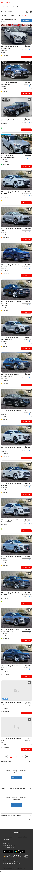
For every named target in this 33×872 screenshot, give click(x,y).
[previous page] (6, 756)
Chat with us (6, 839)
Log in (26, 856)
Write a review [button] (16, 778)
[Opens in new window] (8, 851)
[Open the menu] (30, 2)
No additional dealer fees (25, 157)
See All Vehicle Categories (10, 847)
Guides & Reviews (22, 837)
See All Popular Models (9, 845)
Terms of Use (6, 861)
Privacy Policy (14, 861)
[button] (27, 11)
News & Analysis (7, 837)
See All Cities (6, 843)
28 (22, 756)
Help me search (26, 20)
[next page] (26, 756)
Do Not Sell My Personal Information (12, 863)
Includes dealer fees (26, 47)
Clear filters (24, 16)
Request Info (26, 57)
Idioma (6, 856)
